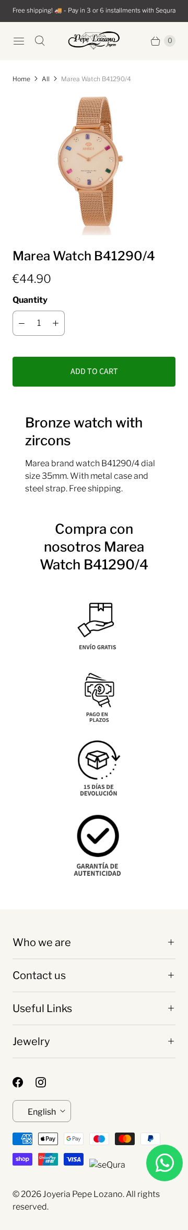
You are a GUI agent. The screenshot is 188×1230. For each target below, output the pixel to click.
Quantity (30, 300)
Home (21, 79)
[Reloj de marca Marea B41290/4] (94, 164)
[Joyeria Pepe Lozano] (94, 40)
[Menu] (18, 40)
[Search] (39, 40)
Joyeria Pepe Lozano (83, 1194)
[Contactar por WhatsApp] (164, 1163)
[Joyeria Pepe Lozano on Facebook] (24, 1082)
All (46, 79)
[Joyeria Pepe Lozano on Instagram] (47, 1082)
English (42, 1112)
